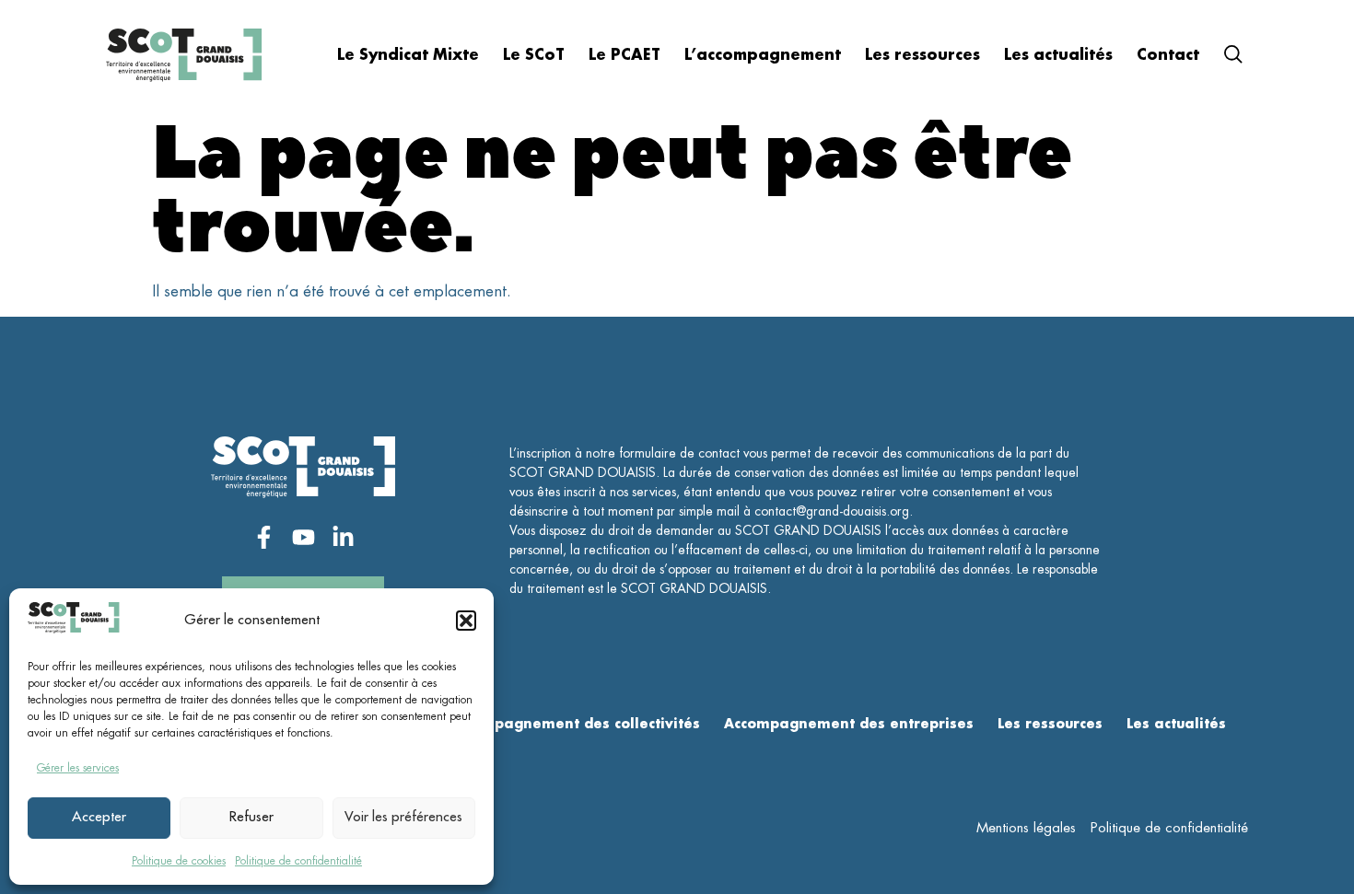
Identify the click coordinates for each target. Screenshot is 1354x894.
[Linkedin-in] (343, 537)
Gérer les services (78, 767)
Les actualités (1058, 55)
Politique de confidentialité (298, 860)
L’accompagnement (762, 55)
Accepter (99, 817)
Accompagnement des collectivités (574, 723)
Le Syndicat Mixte (408, 55)
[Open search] (1233, 57)
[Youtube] (303, 537)
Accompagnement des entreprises (849, 723)
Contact (1168, 55)
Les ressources (922, 55)
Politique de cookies (179, 860)
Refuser (251, 817)
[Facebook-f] (264, 537)
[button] (466, 620)
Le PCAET (624, 55)
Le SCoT (534, 55)
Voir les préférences (403, 817)
